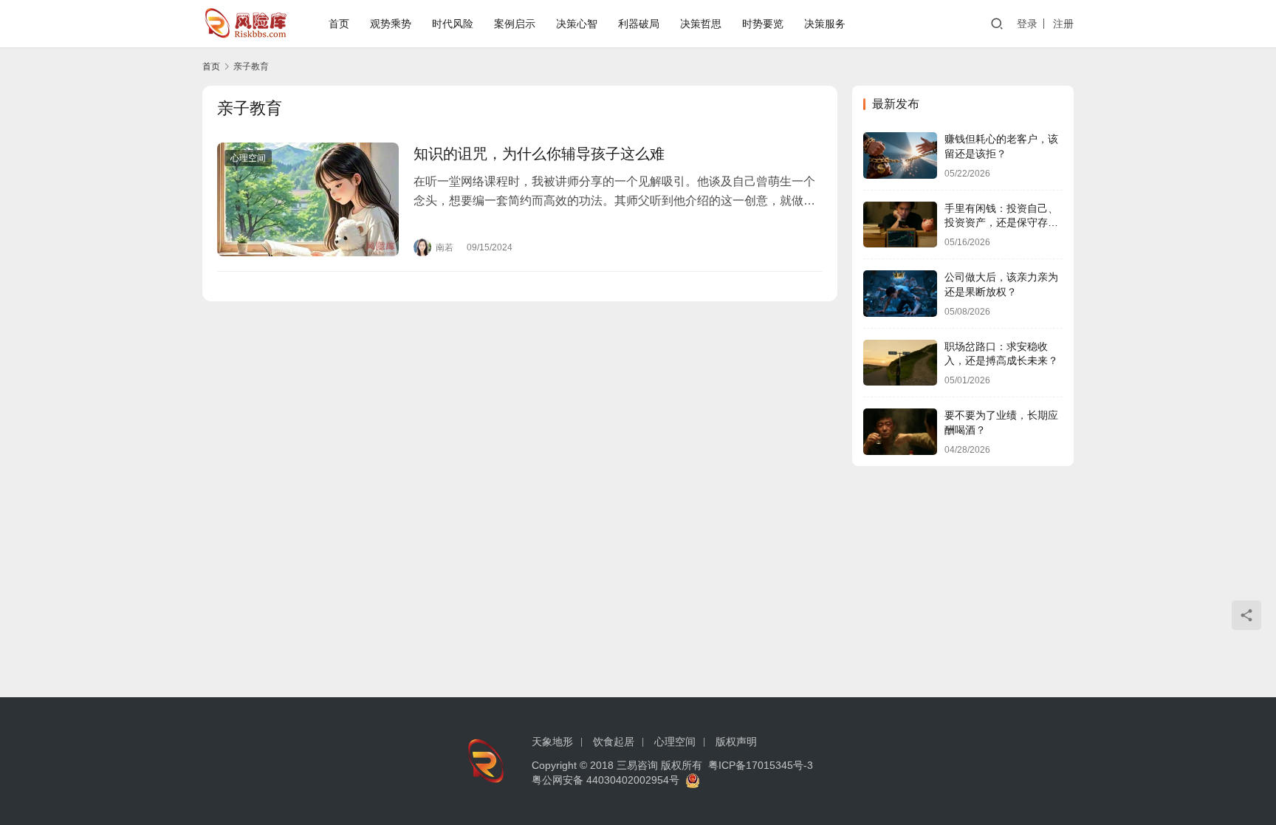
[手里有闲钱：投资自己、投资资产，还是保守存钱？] (900, 225)
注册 (1063, 24)
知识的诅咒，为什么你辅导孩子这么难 (539, 154)
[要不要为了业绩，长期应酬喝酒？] (900, 431)
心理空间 (248, 158)
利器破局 (638, 24)
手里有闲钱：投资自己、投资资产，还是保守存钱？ (1001, 222)
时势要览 (762, 24)
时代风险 (452, 24)
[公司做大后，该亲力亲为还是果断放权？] (900, 293)
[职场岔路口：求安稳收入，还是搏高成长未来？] (900, 363)
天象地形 (552, 741)
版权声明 (736, 741)
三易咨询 (637, 765)
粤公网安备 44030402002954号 (608, 780)
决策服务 (824, 24)
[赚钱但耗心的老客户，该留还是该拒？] (900, 155)
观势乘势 (390, 24)
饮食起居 (613, 741)
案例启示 (514, 24)
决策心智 (576, 24)
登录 (1027, 24)
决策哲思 (700, 24)
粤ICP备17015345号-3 (760, 765)
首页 (339, 24)
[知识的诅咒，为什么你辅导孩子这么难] (308, 199)
